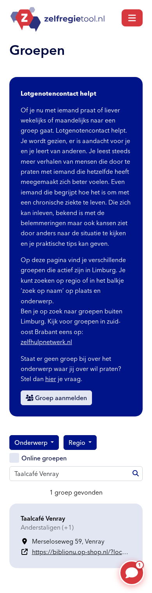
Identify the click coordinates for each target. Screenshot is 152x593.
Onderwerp (31, 442)
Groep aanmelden (60, 398)
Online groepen (44, 458)
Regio (78, 442)
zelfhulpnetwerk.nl (46, 342)
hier (50, 379)
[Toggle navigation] (132, 17)
